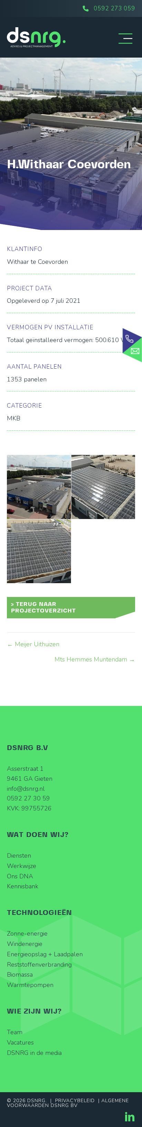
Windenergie (24, 944)
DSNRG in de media (34, 1053)
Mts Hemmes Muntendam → (94, 659)
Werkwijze (21, 866)
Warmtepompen (30, 985)
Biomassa (20, 974)
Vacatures (20, 1042)
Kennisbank (22, 886)
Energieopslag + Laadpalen (45, 954)
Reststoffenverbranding (39, 964)
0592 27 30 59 (28, 798)
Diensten (19, 855)
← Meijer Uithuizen (33, 644)
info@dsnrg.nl (26, 789)
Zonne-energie (27, 933)
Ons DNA (20, 876)
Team (14, 1032)
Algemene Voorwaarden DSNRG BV (68, 1103)
